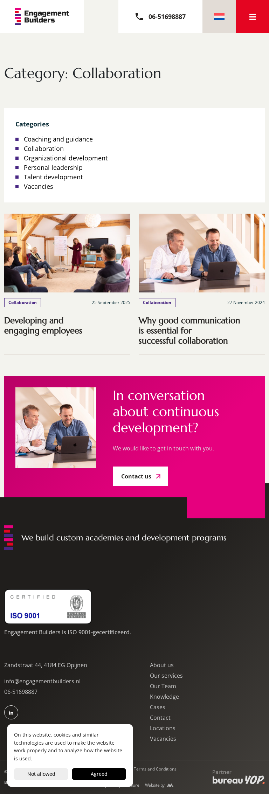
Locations (162, 728)
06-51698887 (20, 692)
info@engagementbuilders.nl (42, 681)
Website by (155, 785)
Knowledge (164, 696)
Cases (157, 707)
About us (162, 665)
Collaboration (44, 148)
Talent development (53, 177)
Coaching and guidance (58, 139)
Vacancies (38, 186)
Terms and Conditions (155, 769)
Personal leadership (53, 167)
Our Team (163, 686)
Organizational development (66, 158)
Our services (166, 675)
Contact (160, 717)
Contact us (136, 476)
